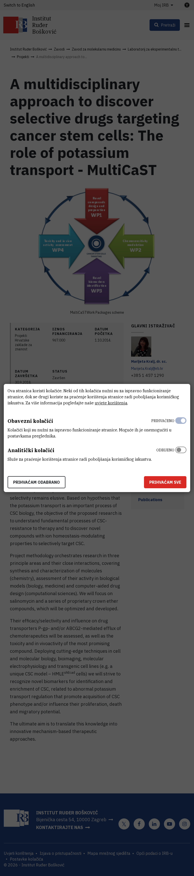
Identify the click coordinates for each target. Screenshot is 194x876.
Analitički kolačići (31, 450)
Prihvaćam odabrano (36, 482)
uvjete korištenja (111, 402)
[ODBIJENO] (180, 453)
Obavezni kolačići (30, 421)
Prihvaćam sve (165, 482)
